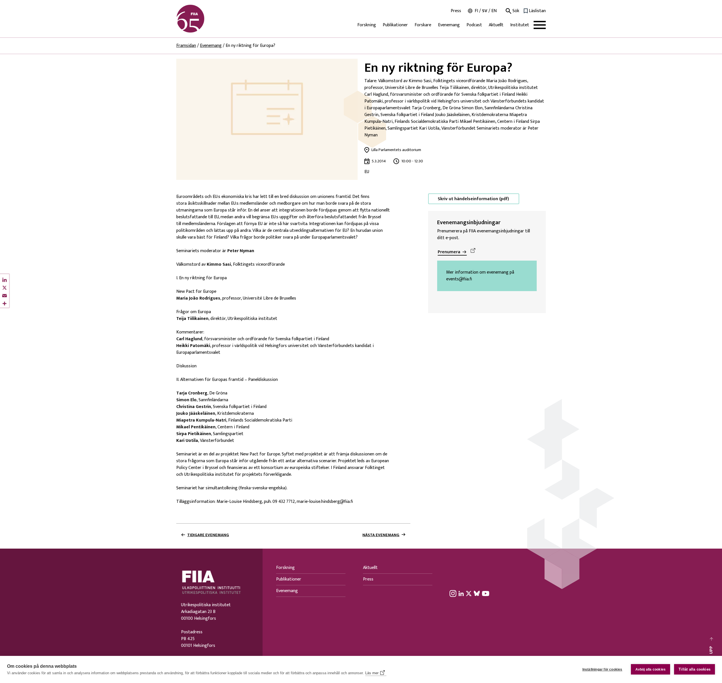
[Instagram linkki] (453, 593)
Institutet (519, 25)
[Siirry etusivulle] (203, 19)
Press (456, 11)
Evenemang (449, 25)
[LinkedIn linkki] (461, 593)
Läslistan (537, 11)
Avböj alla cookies (650, 669)
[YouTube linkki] (485, 593)
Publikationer (395, 25)
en (494, 11)
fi (476, 11)
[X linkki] (469, 593)
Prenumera (449, 252)
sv (484, 11)
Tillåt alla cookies (694, 669)
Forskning (366, 25)
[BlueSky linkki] (477, 593)
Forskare (423, 25)
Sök (515, 11)
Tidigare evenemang (208, 535)
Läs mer (371, 673)
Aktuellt (496, 25)
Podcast (474, 25)
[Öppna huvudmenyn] (540, 25)
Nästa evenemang (380, 535)
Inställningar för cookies (602, 669)
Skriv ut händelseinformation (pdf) (473, 199)
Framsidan (186, 45)
